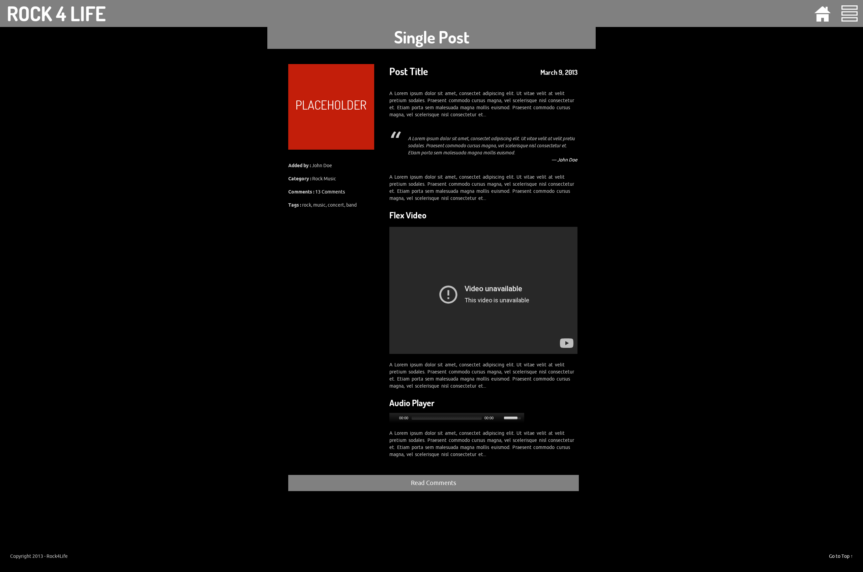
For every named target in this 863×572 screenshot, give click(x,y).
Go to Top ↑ (841, 556)
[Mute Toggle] (499, 418)
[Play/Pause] (393, 418)
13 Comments (330, 192)
